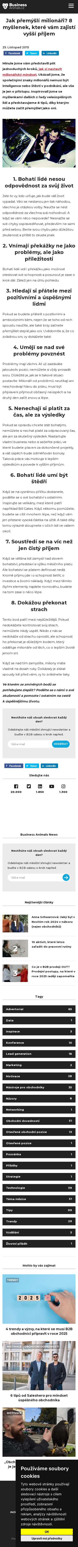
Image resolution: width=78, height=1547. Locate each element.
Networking (39, 1109)
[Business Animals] (14, 6)
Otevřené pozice (39, 1143)
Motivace (39, 1076)
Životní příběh (39, 1243)
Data (39, 1020)
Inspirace (39, 1031)
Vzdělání (39, 1232)
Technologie (39, 1187)
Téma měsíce (39, 1199)
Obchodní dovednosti (39, 1121)
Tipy (39, 1210)
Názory (39, 1098)
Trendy (39, 1221)
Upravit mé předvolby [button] (47, 1538)
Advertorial (39, 1009)
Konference (39, 1042)
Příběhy (39, 1165)
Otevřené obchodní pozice (39, 1132)
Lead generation (39, 1053)
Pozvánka (39, 1154)
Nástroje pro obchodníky (39, 1087)
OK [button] (47, 1531)
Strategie (39, 1176)
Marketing (39, 1065)
